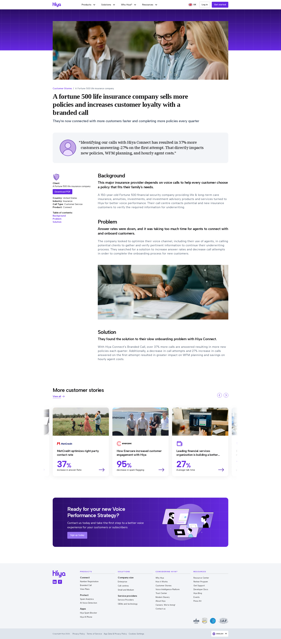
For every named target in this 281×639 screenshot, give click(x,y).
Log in (205, 4)
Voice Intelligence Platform (168, 589)
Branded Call (86, 585)
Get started (220, 4)
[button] (88, 4)
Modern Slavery (163, 597)
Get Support (199, 586)
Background (59, 215)
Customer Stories (62, 88)
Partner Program (200, 582)
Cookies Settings (136, 634)
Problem (57, 219)
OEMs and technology (128, 604)
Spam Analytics (87, 599)
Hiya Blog (197, 593)
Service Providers (126, 600)
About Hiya (160, 601)
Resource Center (201, 578)
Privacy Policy (79, 634)
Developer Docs (200, 589)
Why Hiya (160, 578)
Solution (57, 222)
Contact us (161, 609)
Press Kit (197, 601)
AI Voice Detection (88, 603)
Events (196, 597)
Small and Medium (126, 590)
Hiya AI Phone (86, 617)
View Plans (85, 589)
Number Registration (89, 581)
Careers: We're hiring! (165, 605)
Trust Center (161, 593)
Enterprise (122, 582)
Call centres (123, 586)
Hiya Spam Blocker (88, 613)
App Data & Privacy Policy (115, 634)
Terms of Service (94, 634)
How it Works (162, 582)
